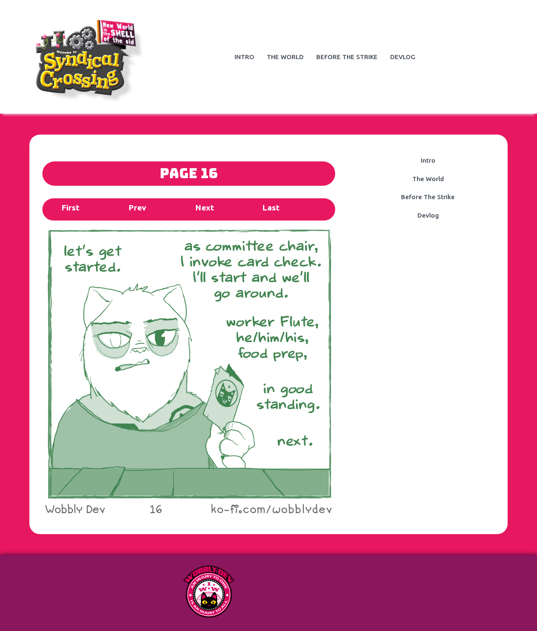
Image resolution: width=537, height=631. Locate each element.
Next (204, 207)
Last (270, 207)
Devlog (402, 56)
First (70, 207)
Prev (137, 207)
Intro (244, 56)
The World (285, 56)
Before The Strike (347, 56)
